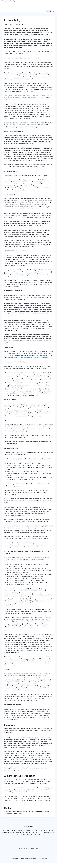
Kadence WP (43, 858)
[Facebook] (50, 11)
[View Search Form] (54, 11)
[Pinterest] (47, 11)
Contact (26, 848)
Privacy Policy (34, 848)
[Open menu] (53, 5)
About (20, 848)
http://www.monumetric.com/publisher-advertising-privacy (31, 357)
